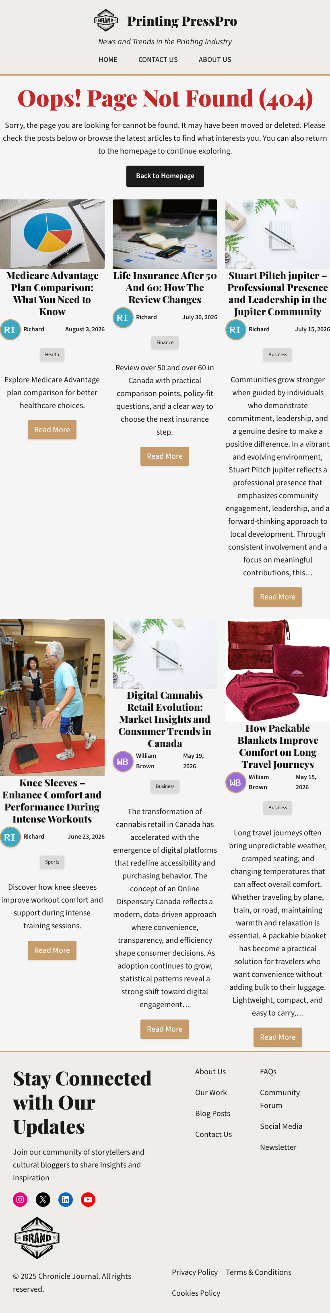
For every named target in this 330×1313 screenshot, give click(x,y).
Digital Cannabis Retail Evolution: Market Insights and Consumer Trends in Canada (164, 719)
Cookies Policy (196, 1293)
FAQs (268, 1071)
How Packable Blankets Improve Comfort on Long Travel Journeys (277, 746)
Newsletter (278, 1147)
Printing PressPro (182, 20)
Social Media (281, 1126)
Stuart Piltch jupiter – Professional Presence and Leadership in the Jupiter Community (277, 293)
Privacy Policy (195, 1272)
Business (277, 354)
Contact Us (213, 1134)
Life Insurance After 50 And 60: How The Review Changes (165, 287)
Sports (52, 862)
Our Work (211, 1092)
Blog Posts (212, 1113)
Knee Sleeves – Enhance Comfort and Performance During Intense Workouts (52, 800)
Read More (52, 429)
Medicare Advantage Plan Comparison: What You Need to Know (52, 293)
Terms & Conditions (258, 1272)
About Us (210, 1071)
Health (52, 354)
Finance (165, 342)
